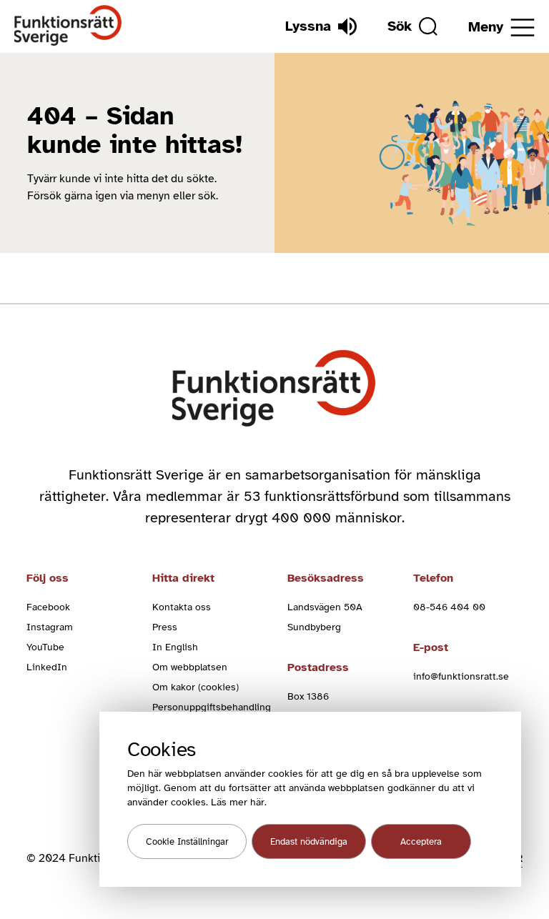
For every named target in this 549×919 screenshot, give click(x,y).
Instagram (49, 627)
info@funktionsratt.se (461, 676)
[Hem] (68, 26)
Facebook (48, 607)
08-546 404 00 (449, 607)
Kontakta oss (181, 607)
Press (164, 627)
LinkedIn (46, 667)
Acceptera (421, 842)
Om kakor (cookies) (195, 687)
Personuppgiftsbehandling (211, 707)
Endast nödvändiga (308, 842)
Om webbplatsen (189, 667)
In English (175, 647)
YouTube (45, 647)
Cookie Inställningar (187, 842)
